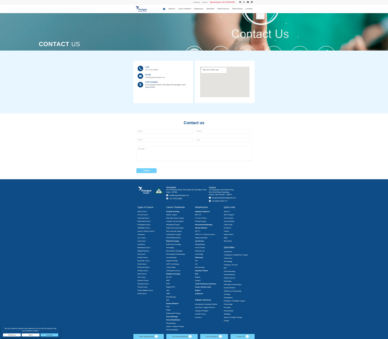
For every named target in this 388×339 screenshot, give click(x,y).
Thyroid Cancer (142, 287)
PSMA (168, 310)
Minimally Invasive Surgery (175, 218)
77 (226, 201)
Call (147, 67)
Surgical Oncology (172, 211)
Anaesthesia (228, 251)
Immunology (199, 254)
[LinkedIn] (252, 2)
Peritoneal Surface (143, 267)
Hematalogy (170, 247)
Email (148, 74)
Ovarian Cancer (142, 257)
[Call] (140, 68)
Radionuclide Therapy (173, 313)
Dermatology (228, 261)
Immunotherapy (171, 257)
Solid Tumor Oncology (173, 244)
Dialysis (198, 290)
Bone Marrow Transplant (174, 251)
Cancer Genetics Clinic (203, 287)
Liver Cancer (141, 238)
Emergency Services (231, 265)
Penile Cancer (142, 264)
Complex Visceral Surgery (175, 221)
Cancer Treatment (184, 9)
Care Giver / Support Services (205, 307)
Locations (249, 9)
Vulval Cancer (142, 293)
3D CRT (169, 277)
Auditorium (199, 293)
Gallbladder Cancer (143, 228)
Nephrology (227, 281)
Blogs (226, 238)
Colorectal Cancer (143, 218)
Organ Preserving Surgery (175, 228)
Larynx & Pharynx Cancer (146, 231)
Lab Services (199, 241)
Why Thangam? (229, 215)
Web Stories (228, 241)
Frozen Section (200, 247)
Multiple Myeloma (143, 251)
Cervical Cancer (142, 215)
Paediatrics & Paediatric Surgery (234, 301)
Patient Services (223, 9)
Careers (204, 2)
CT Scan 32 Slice (201, 218)
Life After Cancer (200, 314)
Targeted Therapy (172, 261)
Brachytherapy (171, 297)
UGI (196, 261)
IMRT (168, 280)
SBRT (168, 293)
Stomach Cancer (143, 280)
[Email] (140, 76)
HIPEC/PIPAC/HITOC (173, 238)
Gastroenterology (229, 271)
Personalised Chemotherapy (175, 254)
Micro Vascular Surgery (174, 231)
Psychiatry (227, 307)
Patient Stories (237, 9)
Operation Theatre (201, 270)
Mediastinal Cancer (143, 247)
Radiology (227, 314)
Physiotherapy (171, 323)
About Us (171, 9)
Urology (226, 320)
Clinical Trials (228, 224)
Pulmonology (228, 304)
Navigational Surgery (173, 224)
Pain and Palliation (172, 330)
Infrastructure (198, 9)
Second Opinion (229, 221)
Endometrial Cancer (144, 221)
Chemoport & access (173, 270)
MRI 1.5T (198, 215)
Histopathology (200, 244)
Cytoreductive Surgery (173, 234)
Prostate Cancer (142, 270)
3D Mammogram (200, 221)
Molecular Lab (199, 251)
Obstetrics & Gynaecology (232, 291)
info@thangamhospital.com (155, 77)
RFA (167, 300)
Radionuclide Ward (201, 238)
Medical (197, 277)
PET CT (197, 231)
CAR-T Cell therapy (172, 264)
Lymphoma (141, 244)
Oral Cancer (141, 254)
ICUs (196, 274)
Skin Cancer (141, 277)
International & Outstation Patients (206, 304)
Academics (196, 2)
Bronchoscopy (200, 267)
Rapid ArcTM (170, 287)
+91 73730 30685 (151, 70)
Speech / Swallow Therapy (175, 326)
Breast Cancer (142, 211)
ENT (225, 268)
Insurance (198, 317)
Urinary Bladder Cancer (145, 290)
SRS (167, 290)
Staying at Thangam (201, 311)
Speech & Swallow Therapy (233, 317)
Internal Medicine (229, 274)
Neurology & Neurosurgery (232, 284)
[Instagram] (240, 2)
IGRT (168, 284)
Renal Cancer (142, 274)
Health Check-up (229, 278)
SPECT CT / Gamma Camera (205, 234)
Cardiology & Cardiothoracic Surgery (236, 255)
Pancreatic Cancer (143, 261)
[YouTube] (248, 2)
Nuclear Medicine (172, 303)
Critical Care (228, 258)
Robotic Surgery (171, 215)
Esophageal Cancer (143, 224)
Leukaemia (141, 234)
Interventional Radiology (203, 224)
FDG (167, 307)
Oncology (227, 294)
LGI (196, 264)
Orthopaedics (228, 297)
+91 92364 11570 (218, 201)
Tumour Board (228, 218)
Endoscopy (199, 257)
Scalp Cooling (170, 267)
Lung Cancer (141, 241)
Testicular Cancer (143, 284)
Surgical (197, 280)
